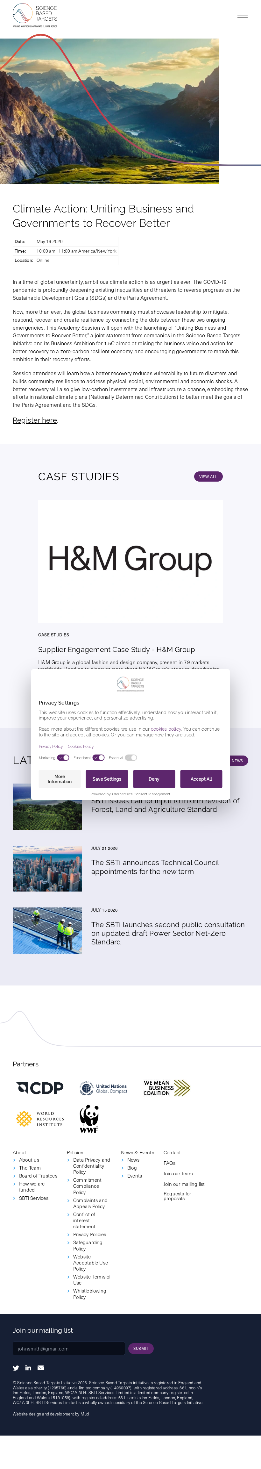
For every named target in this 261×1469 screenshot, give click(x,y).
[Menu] (242, 16)
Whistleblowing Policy (89, 1293)
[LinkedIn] (28, 1368)
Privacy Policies (89, 1234)
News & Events (137, 1152)
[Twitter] (16, 1368)
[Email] (40, 1367)
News (133, 1160)
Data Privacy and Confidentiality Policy (91, 1166)
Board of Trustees (38, 1175)
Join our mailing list (184, 1183)
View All (208, 476)
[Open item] (40, 1088)
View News (232, 760)
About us (29, 1160)
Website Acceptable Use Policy (90, 1262)
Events (134, 1175)
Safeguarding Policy (88, 1245)
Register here (35, 420)
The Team (30, 1167)
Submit (141, 1348)
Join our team (178, 1173)
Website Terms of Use (92, 1279)
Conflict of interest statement (84, 1220)
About (19, 1152)
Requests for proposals (177, 1196)
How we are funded (32, 1186)
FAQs (169, 1162)
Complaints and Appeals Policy (90, 1203)
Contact (172, 1152)
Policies (75, 1152)
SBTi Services (33, 1198)
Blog (132, 1167)
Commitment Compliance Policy (87, 1186)
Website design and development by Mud (51, 1414)
